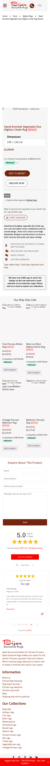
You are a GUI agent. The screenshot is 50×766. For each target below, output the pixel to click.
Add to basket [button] (10, 370)
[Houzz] (36, 757)
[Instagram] (19, 757)
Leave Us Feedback (25, 557)
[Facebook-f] (13, 757)
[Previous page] (13, 624)
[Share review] (42, 614)
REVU (29, 630)
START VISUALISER (17, 218)
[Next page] (36, 624)
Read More (10, 609)
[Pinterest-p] (25, 757)
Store (15, 16)
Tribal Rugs (25, 265)
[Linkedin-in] (31, 757)
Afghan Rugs (28, 16)
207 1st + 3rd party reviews (32, 548)
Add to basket (17, 173)
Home (4, 16)
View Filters (25, 565)
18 (31, 624)
